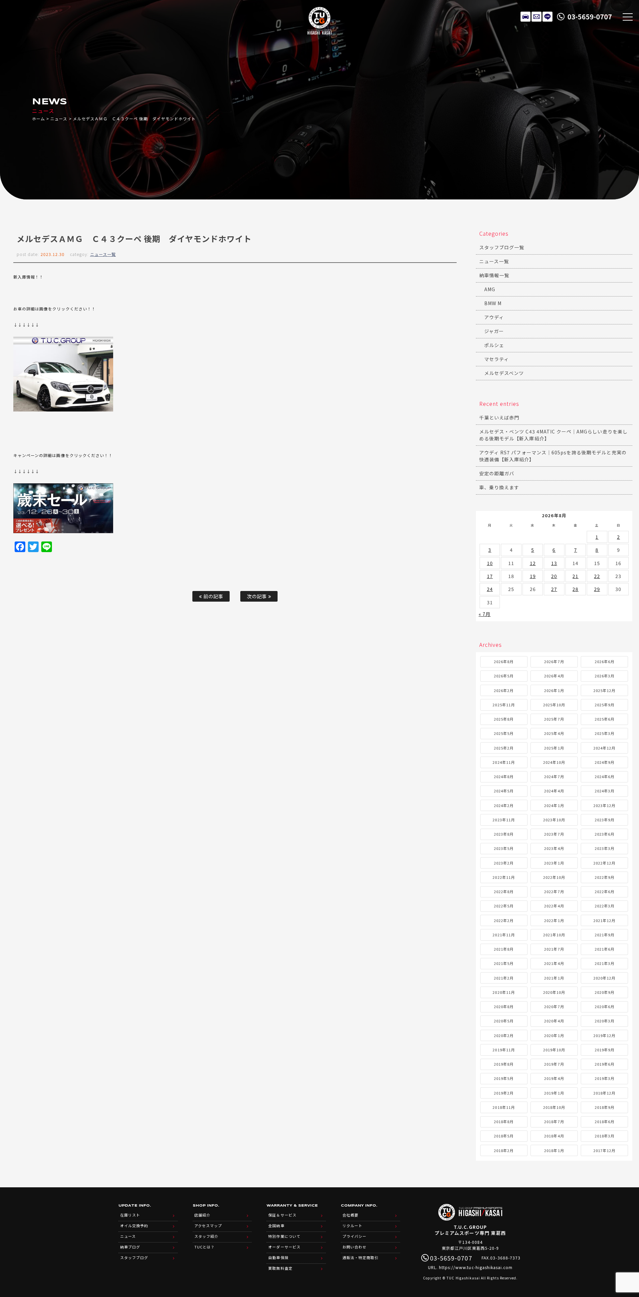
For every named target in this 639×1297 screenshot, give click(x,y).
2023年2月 (504, 863)
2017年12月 (604, 1150)
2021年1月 (554, 978)
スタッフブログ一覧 (501, 247)
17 (490, 576)
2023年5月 (504, 848)
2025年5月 (504, 733)
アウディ (494, 317)
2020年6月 (604, 1006)
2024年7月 (554, 776)
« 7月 (485, 614)
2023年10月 (554, 819)
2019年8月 (504, 1064)
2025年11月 (504, 704)
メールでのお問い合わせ (536, 17)
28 (575, 589)
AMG (489, 289)
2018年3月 (604, 1135)
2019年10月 (554, 1049)
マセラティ (496, 359)
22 (597, 576)
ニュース (58, 118)
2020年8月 (504, 1006)
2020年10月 (554, 992)
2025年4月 (554, 733)
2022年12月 (604, 863)
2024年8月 (504, 776)
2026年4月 (554, 675)
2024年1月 (554, 805)
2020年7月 (554, 1006)
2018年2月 (504, 1150)
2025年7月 (554, 719)
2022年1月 (554, 920)
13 (554, 563)
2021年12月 (604, 920)
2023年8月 (504, 834)
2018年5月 (504, 1135)
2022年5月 (504, 905)
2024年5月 (504, 790)
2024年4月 (554, 790)
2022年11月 (504, 877)
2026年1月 (554, 690)
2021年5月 (504, 963)
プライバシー (354, 1236)
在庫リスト (526, 17)
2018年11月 (504, 1107)
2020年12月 (604, 978)
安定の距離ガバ (496, 473)
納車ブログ (130, 1246)
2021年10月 (554, 934)
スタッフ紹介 (206, 1236)
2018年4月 (554, 1135)
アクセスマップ (208, 1225)
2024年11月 (504, 762)
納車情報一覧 (494, 275)
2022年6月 (604, 891)
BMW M (493, 303)
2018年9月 (604, 1107)
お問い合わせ (354, 1246)
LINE (547, 17)
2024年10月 (554, 762)
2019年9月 (604, 1049)
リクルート (352, 1225)
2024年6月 (604, 776)
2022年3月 (604, 905)
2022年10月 (554, 877)
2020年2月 (504, 1035)
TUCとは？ (204, 1246)
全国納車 (276, 1225)
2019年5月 (504, 1078)
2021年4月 (554, 963)
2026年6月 (604, 661)
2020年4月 (554, 1020)
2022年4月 (554, 905)
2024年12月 (604, 748)
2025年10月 (554, 704)
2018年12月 (604, 1093)
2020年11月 (504, 992)
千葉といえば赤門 (499, 417)
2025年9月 (604, 704)
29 (597, 589)
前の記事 (212, 596)
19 (533, 576)
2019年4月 (554, 1078)
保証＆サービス (282, 1215)
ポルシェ (494, 345)
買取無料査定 (280, 1268)
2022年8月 (504, 891)
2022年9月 (604, 877)
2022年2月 (504, 920)
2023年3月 (604, 848)
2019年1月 (554, 1093)
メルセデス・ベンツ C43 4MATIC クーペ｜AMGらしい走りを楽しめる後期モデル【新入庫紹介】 (553, 435)
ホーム (38, 118)
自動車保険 (278, 1257)
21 (575, 576)
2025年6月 (604, 719)
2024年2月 (504, 805)
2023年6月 (604, 834)
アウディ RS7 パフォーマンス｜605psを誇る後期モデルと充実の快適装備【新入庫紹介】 (553, 456)
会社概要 (350, 1215)
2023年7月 (554, 834)
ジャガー (494, 331)
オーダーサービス (284, 1246)
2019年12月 (604, 1035)
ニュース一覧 (103, 254)
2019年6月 (604, 1064)
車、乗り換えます (499, 487)
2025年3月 (604, 733)
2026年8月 (504, 661)
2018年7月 (554, 1121)
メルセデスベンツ (504, 373)
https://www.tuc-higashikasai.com (476, 1267)
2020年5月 (504, 1020)
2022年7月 (554, 891)
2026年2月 (504, 690)
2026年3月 (604, 675)
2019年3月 (604, 1078)
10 (490, 563)
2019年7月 (554, 1064)
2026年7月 (554, 661)
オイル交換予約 (134, 1225)
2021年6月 (604, 949)
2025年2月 (504, 748)
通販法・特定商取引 (360, 1257)
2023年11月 (504, 819)
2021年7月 (554, 949)
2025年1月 (554, 748)
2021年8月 (504, 949)
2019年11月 (504, 1049)
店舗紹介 (202, 1215)
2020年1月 (554, 1035)
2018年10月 (554, 1107)
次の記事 (257, 596)
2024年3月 (604, 790)
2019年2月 (504, 1093)
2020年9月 (604, 992)
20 (554, 576)
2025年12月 (604, 690)
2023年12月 (604, 805)
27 (554, 589)
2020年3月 (604, 1020)
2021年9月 (604, 934)
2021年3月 (604, 963)
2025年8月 (504, 719)
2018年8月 (504, 1121)
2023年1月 (554, 863)
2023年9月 (604, 819)
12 (533, 563)
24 (490, 589)
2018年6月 (604, 1121)
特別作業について (284, 1236)
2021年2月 (504, 978)
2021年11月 (504, 934)
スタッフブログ (134, 1257)
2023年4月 (554, 848)
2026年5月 (504, 675)
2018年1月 (554, 1150)
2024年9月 (604, 762)
